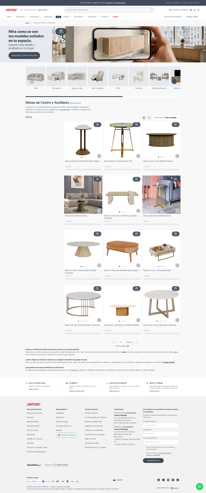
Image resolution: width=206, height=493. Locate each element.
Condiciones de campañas (95, 435)
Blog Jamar (31, 435)
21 (120, 342)
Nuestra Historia (33, 422)
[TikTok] (177, 479)
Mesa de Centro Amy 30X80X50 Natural (158, 161)
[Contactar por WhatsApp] (199, 486)
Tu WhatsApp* (147, 430)
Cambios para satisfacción (36, 452)
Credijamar (60, 413)
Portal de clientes (91, 413)
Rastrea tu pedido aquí (93, 422)
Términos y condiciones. (153, 455)
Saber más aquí (34, 389)
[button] (198, 10)
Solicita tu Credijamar (180, 10)
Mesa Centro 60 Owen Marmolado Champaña (82, 325)
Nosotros (30, 417)
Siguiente (129, 342)
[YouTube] (168, 479)
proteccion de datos (165, 453)
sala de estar (65, 110)
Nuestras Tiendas (33, 426)
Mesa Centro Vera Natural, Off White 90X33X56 (121, 325)
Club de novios (32, 430)
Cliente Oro (60, 417)
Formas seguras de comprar (95, 417)
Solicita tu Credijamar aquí (116, 3)
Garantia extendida (92, 443)
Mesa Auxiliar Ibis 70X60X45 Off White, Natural (82, 161)
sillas (175, 352)
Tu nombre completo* (150, 421)
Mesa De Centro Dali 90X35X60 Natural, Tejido (121, 271)
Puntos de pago (62, 422)
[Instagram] (158, 479)
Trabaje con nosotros (35, 439)
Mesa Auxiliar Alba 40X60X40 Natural (157, 216)
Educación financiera (63, 426)
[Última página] (137, 342)
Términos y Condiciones (94, 430)
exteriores (75, 370)
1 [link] (108, 342)
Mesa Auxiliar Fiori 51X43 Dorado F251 (118, 161)
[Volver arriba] (199, 478)
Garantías (30, 443)
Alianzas (59, 430)
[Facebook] (163, 479)
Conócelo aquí (154, 391)
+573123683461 (127, 427)
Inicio (27, 23)
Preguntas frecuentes (35, 413)
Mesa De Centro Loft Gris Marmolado (157, 271)
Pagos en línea (90, 439)
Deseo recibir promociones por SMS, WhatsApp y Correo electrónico (160, 448)
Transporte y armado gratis (37, 447)
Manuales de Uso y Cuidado (95, 447)
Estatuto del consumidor (94, 426)
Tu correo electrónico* (150, 438)
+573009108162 (130, 413)
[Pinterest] (173, 479)
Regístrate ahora (153, 460)
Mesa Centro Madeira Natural (76, 216)
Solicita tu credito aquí (76, 391)
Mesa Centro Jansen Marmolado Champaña (159, 325)
